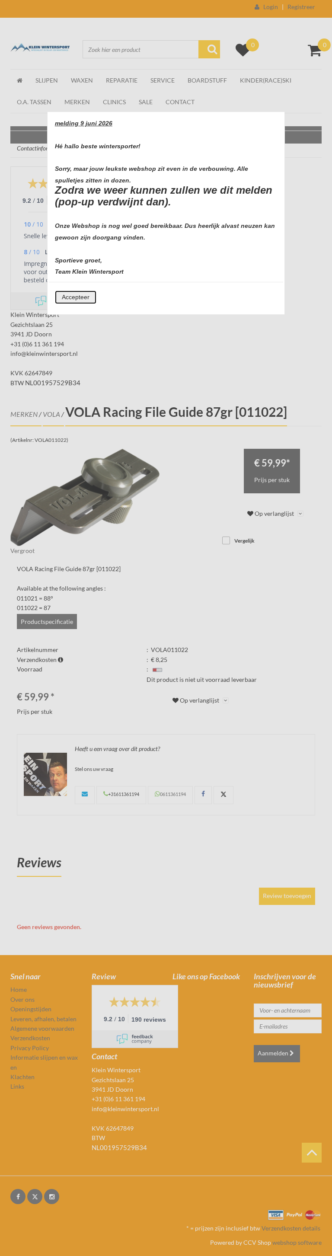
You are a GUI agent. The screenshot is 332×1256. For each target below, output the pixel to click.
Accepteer (75, 297)
